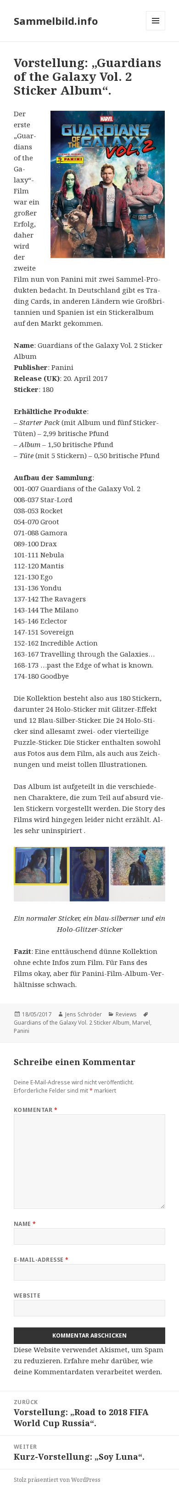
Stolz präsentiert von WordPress (57, 1480)
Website (27, 1295)
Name (25, 1224)
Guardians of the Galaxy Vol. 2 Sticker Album (71, 1022)
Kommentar (35, 1110)
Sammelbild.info (56, 21)
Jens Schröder (83, 1014)
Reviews (126, 1014)
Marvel (141, 1022)
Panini (21, 1031)
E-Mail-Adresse (41, 1260)
